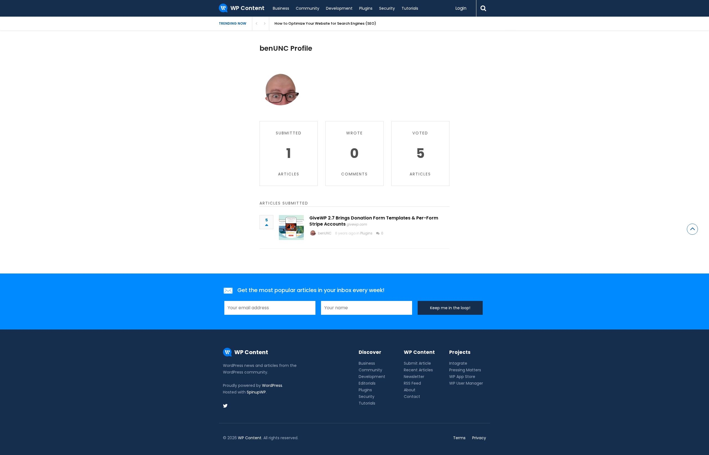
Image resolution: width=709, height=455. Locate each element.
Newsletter (414, 376)
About (409, 390)
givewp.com (357, 224)
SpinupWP (256, 392)
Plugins (366, 8)
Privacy (479, 438)
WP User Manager (466, 383)
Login (460, 8)
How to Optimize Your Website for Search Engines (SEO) (325, 23)
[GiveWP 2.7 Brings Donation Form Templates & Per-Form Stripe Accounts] (291, 227)
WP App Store (462, 376)
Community (307, 8)
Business (281, 8)
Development (339, 8)
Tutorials (410, 8)
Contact (412, 396)
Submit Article (417, 363)
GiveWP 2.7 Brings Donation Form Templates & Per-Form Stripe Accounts (373, 221)
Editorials (367, 383)
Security (387, 8)
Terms (459, 438)
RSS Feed (412, 383)
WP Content (249, 438)
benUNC (325, 233)
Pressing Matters (465, 370)
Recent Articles (418, 370)
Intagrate (458, 363)
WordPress (272, 385)
